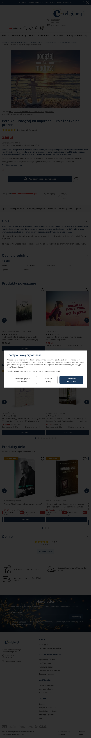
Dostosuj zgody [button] (48, 380)
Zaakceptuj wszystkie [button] (71, 380)
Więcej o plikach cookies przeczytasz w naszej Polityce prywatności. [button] (33, 371)
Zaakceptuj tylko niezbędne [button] (22, 380)
